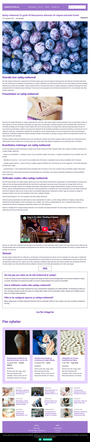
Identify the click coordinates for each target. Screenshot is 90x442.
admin (48, 363)
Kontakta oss (55, 7)
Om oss (40, 7)
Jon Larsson (20, 18)
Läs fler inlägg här (45, 312)
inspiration (10, 368)
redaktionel (84, 18)
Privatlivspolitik (47, 439)
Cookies (46, 7)
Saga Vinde (74, 363)
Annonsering (32, 7)
